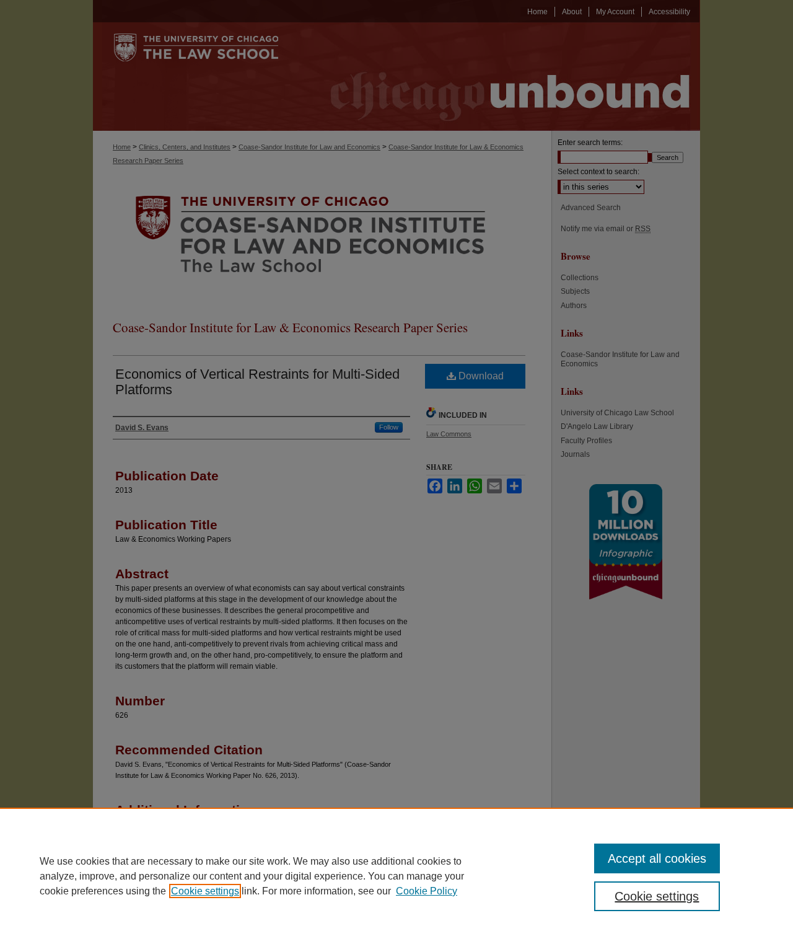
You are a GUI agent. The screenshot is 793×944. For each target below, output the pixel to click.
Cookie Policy (426, 891)
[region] (396, 876)
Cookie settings (205, 891)
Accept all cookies (657, 858)
